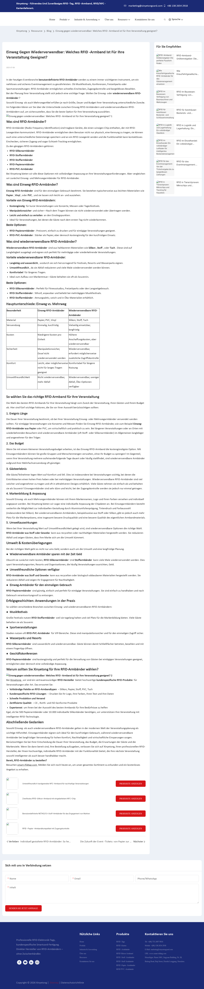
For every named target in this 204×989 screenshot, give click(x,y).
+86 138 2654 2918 (177, 5)
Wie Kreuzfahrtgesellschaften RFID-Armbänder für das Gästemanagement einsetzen (188, 73)
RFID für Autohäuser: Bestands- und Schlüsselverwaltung (187, 111)
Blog (49, 31)
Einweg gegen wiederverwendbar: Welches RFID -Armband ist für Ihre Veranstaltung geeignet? (106, 31)
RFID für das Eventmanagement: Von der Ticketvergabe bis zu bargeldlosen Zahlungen (188, 163)
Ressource (36, 31)
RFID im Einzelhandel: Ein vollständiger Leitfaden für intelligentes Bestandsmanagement (187, 142)
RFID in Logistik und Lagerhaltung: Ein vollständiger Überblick (188, 127)
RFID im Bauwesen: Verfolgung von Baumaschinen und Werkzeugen (186, 93)
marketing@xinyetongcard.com (145, 5)
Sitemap (54, 982)
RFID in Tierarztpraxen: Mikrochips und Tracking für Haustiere (188, 184)
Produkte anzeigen (130, 783)
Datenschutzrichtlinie (72, 982)
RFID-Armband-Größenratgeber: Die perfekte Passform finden (187, 57)
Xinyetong (21, 31)
